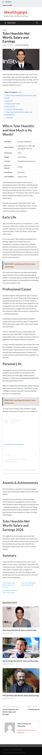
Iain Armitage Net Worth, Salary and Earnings (20, 661)
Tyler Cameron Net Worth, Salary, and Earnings (9, 585)
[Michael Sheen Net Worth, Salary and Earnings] (21, 681)
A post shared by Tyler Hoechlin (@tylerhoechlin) (21, 470)
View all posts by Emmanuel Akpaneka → (26, 731)
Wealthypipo (15, 12)
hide (20, 92)
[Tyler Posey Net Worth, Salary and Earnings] (21, 618)
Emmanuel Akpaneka (22, 45)
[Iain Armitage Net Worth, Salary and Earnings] (21, 648)
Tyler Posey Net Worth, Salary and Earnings (19, 630)
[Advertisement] (21, 749)
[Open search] (36, 23)
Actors (5, 30)
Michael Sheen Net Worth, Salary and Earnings (21, 695)
